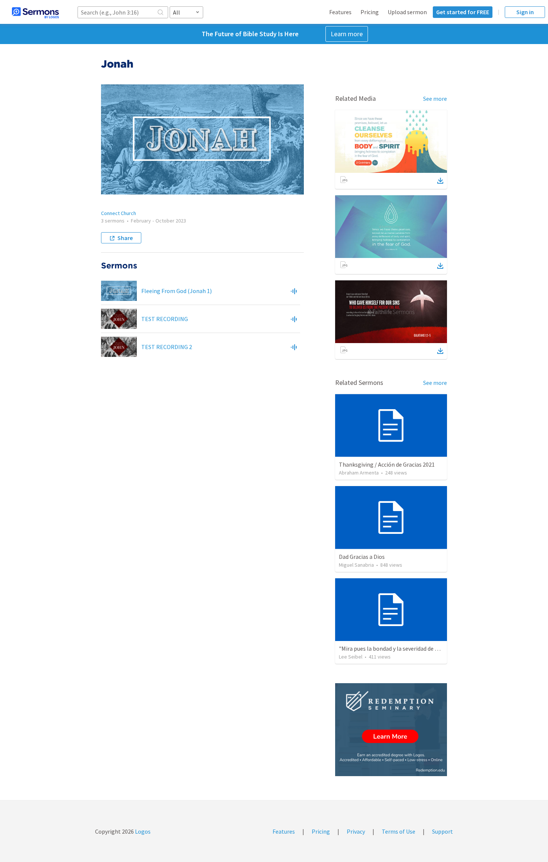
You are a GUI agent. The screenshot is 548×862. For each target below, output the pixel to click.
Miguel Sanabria (356, 564)
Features (340, 12)
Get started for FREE (462, 12)
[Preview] (293, 290)
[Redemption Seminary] (391, 729)
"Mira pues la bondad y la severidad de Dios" (393, 648)
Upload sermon (407, 12)
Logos (142, 831)
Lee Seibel (350, 656)
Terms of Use (398, 831)
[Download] (440, 181)
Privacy (356, 831)
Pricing (369, 12)
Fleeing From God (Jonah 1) (176, 291)
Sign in (525, 12)
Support (442, 831)
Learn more (347, 33)
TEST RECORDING (164, 319)
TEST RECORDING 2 (166, 347)
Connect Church (118, 213)
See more (435, 98)
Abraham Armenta (359, 472)
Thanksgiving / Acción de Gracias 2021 (387, 464)
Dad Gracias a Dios (362, 556)
